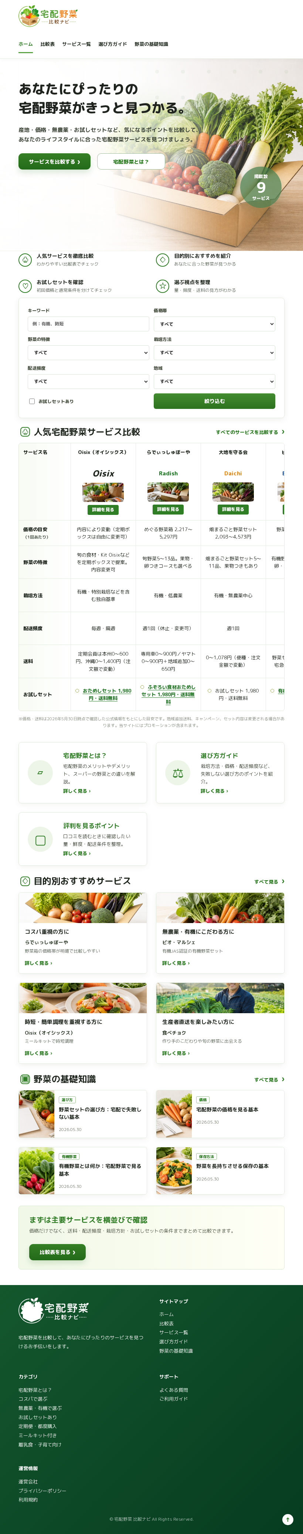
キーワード (39, 310)
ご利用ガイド (173, 1398)
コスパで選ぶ (32, 1398)
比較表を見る (57, 1251)
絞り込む (214, 400)
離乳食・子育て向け (40, 1444)
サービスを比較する (54, 161)
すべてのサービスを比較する (250, 431)
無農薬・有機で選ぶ (40, 1408)
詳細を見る (103, 509)
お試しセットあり (56, 401)
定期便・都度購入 (37, 1426)
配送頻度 (36, 368)
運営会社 (28, 1481)
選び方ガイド (112, 44)
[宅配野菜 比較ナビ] (48, 16)
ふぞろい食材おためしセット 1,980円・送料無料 (169, 694)
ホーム (25, 44)
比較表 (47, 44)
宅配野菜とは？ (131, 161)
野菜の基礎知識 (151, 44)
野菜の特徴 (39, 339)
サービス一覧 (76, 44)
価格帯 (160, 310)
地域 (158, 368)
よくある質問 (173, 1390)
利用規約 (28, 1499)
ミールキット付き (37, 1435)
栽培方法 (162, 339)
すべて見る (269, 881)
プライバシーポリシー (42, 1490)
